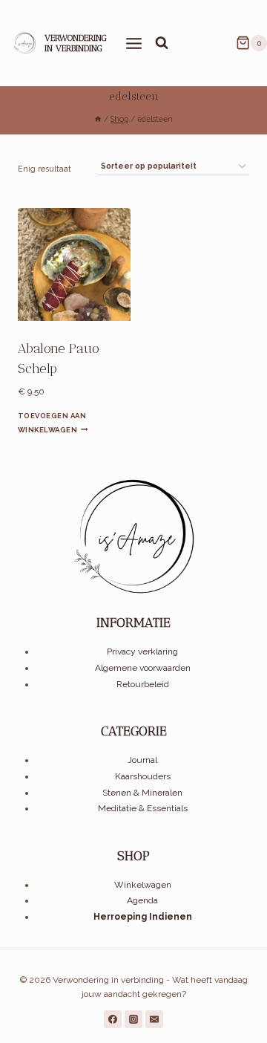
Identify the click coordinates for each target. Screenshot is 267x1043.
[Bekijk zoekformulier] (161, 43)
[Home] (98, 118)
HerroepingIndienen (142, 917)
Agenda (142, 900)
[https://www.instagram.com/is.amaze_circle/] (133, 1019)
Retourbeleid (142, 684)
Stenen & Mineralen (142, 792)
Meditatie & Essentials (143, 808)
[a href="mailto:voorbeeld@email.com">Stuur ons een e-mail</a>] (154, 1019)
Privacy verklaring (142, 651)
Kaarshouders (143, 776)
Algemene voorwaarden (143, 668)
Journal (142, 760)
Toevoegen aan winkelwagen (52, 423)
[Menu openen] (134, 42)
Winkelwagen (142, 885)
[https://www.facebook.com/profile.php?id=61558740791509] (113, 1019)
